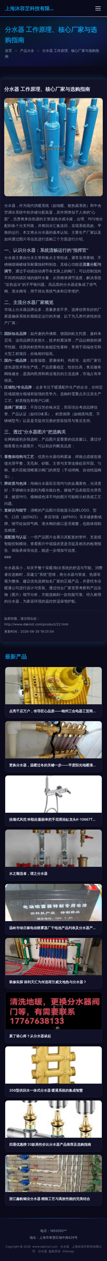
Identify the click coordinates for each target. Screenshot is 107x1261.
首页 (8, 50)
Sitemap (68, 1251)
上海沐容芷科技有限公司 (30, 8)
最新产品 (16, 656)
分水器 (64, 1246)
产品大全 (27, 50)
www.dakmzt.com (44, 1246)
